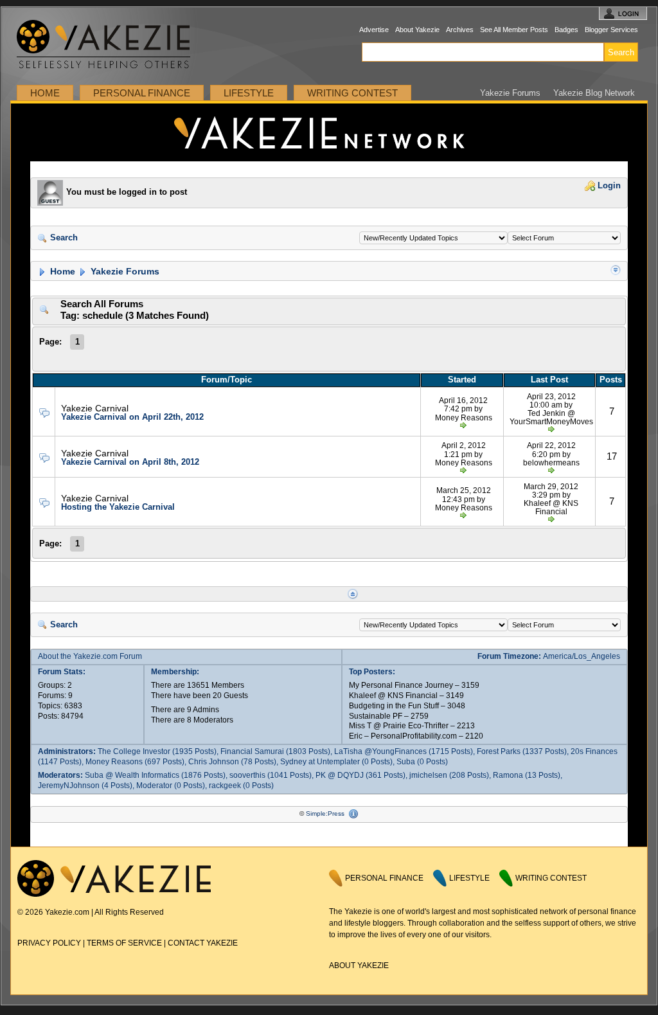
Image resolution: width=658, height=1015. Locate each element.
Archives (460, 29)
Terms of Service (124, 943)
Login (608, 185)
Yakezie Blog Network (594, 93)
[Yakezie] (114, 894)
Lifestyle (249, 92)
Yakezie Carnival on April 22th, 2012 (132, 417)
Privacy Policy (49, 943)
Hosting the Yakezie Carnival (118, 507)
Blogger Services (611, 29)
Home (45, 92)
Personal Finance (141, 92)
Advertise (374, 29)
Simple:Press (325, 813)
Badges (566, 29)
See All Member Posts (514, 29)
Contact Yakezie (203, 943)
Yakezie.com (110, 44)
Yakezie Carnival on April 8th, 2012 (130, 462)
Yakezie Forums (510, 93)
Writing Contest (352, 92)
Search (63, 237)
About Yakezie (417, 29)
